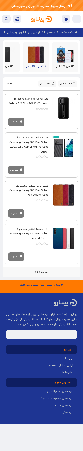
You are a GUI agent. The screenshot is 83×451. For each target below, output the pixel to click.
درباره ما (69, 358)
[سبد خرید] (17, 19)
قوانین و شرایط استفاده (61, 365)
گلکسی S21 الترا (65, 66)
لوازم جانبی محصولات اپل (60, 391)
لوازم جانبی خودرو (64, 405)
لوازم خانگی (67, 412)
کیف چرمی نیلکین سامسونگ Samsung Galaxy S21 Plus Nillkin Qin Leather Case (28, 190)
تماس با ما (67, 372)
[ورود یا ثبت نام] (66, 19)
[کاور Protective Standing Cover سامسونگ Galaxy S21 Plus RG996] (63, 108)
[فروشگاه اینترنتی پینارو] (41, 19)
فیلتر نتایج (66, 84)
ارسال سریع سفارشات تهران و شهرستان (39, 6)
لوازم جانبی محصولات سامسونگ (56, 398)
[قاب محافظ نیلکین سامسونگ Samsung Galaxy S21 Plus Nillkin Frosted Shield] (63, 238)
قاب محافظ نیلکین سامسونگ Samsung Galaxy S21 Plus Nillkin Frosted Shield (28, 233)
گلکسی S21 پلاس (36, 66)
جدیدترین (46, 84)
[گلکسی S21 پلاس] (35, 54)
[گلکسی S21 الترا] (65, 54)
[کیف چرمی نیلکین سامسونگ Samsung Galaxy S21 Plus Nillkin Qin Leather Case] (63, 195)
